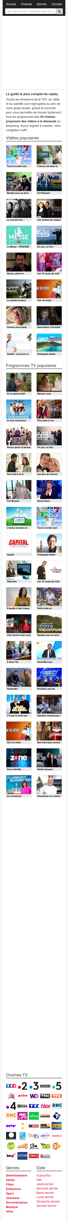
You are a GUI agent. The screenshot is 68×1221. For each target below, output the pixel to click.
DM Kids (56, 1146)
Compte (57, 4)
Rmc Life (22, 1116)
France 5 (56, 1086)
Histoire (45, 1156)
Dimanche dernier (48, 1201)
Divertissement (16, 1175)
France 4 (11, 1106)
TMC (45, 1096)
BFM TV (45, 1126)
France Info (22, 1126)
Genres (42, 4)
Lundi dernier (45, 1197)
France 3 (34, 1086)
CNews (34, 1126)
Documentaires (16, 1202)
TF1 (11, 1086)
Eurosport (45, 1136)
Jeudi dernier (45, 1184)
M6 (11, 1096)
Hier (39, 1179)
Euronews (11, 1136)
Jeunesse (12, 1198)
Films (10, 1184)
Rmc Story (11, 1116)
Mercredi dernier (47, 1188)
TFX (56, 1096)
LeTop (11, 1156)
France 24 (22, 1136)
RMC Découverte (57, 1106)
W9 (34, 1096)
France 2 (22, 1086)
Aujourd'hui (43, 1175)
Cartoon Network (34, 1146)
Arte (22, 1096)
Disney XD (45, 1146)
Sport (10, 1193)
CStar (22, 1106)
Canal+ (45, 1086)
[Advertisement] (34, 52)
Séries (10, 1180)
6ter (45, 1106)
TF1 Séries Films (34, 1106)
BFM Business (56, 1126)
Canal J (22, 1146)
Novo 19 (11, 1126)
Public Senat (34, 1156)
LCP (22, 1156)
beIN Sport (34, 1136)
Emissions (13, 1189)
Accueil (11, 4)
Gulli (11, 1146)
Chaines (26, 4)
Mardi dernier (45, 1192)
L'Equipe (56, 1136)
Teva (34, 1116)
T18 (56, 1116)
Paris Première (45, 1116)
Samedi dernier (46, 1205)
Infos (9, 1211)
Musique (12, 1207)
